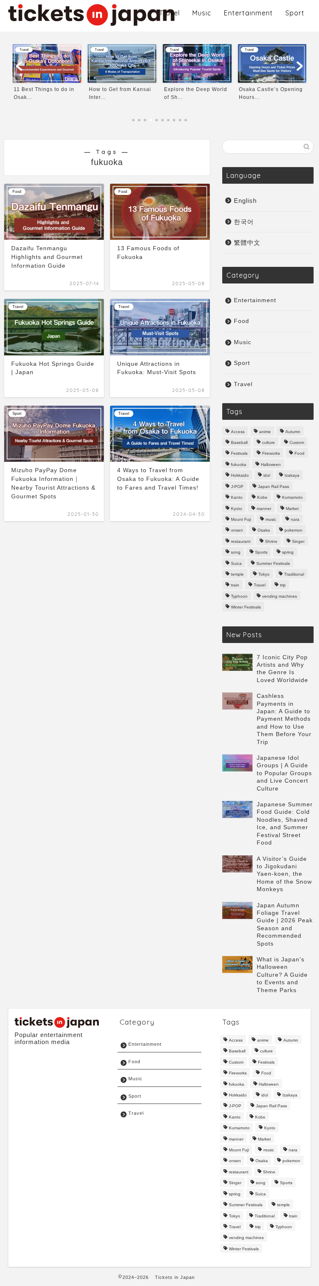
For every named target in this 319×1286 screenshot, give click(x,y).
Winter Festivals (246, 607)
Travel (169, 13)
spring (288, 552)
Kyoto (236, 508)
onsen (237, 530)
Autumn (292, 431)
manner (264, 508)
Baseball (239, 442)
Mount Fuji (241, 519)
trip (283, 585)
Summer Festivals (273, 563)
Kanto (237, 497)
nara (295, 519)
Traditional (294, 574)
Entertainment (248, 13)
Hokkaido (240, 475)
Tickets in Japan (175, 1277)
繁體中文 (247, 242)
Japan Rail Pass (273, 486)
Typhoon (239, 596)
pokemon (293, 530)
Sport (294, 13)
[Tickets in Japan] (91, 22)
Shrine (271, 541)
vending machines (279, 596)
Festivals (239, 453)
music (270, 519)
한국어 (244, 221)
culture (268, 442)
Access (238, 431)
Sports (261, 552)
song (235, 552)
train (235, 585)
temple (237, 574)
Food (241, 321)
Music (201, 13)
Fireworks (271, 453)
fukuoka (238, 464)
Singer (298, 541)
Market (292, 508)
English (245, 200)
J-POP (237, 486)
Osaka (264, 530)
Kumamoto (292, 497)
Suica (236, 563)
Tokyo (264, 574)
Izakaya (292, 475)
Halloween (271, 464)
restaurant (240, 541)
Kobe (262, 497)
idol (266, 475)
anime (265, 431)
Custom (297, 442)
